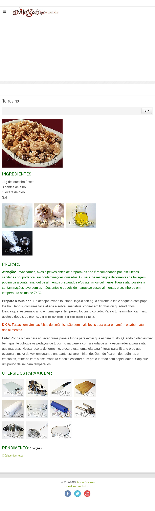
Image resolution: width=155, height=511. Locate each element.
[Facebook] (69, 493)
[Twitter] (79, 493)
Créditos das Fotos (77, 486)
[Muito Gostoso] (34, 12)
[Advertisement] (77, 50)
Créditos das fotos (12, 455)
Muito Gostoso (85, 482)
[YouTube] (87, 493)
